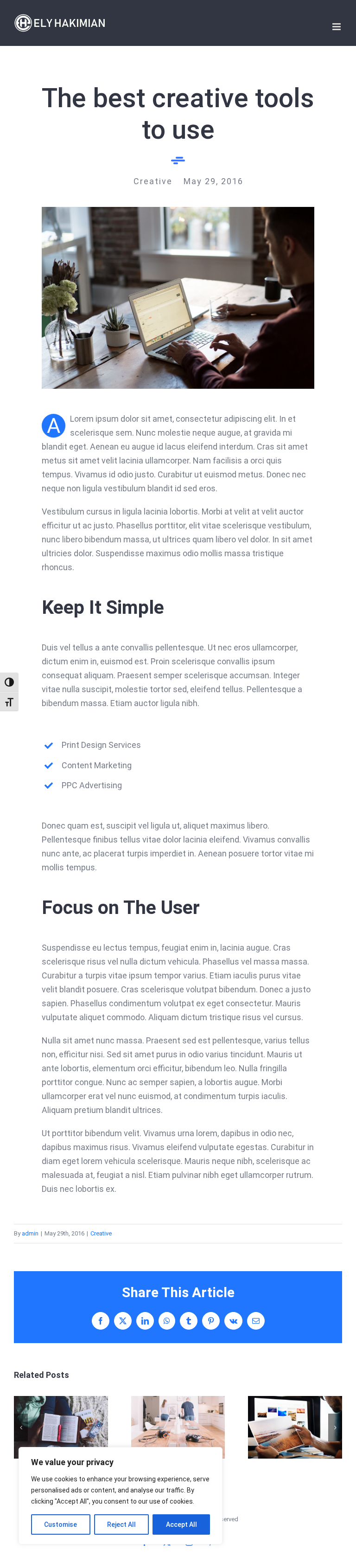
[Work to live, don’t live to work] (61, 1427)
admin (30, 1233)
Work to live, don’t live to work (61, 1427)
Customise (60, 1524)
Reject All (121, 1524)
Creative (101, 1233)
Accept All (181, 1524)
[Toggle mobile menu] (337, 27)
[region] (120, 1495)
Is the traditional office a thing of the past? (178, 1427)
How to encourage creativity (295, 1427)
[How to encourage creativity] (295, 1427)
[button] (21, 1427)
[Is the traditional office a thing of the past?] (178, 1427)
